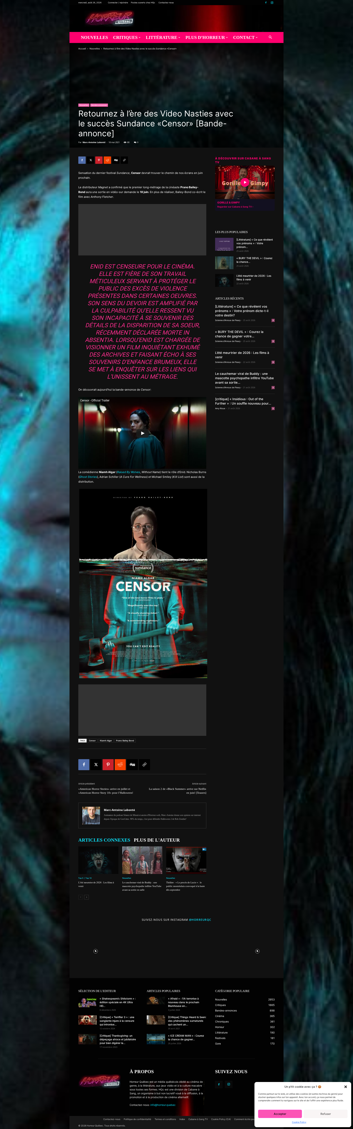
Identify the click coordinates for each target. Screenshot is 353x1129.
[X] (90, 160)
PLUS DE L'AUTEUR (157, 840)
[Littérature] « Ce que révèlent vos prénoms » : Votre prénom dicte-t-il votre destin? (241, 311)
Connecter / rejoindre (118, 2)
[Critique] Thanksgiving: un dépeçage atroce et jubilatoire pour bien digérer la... (118, 1039)
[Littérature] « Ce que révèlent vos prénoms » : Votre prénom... (254, 243)
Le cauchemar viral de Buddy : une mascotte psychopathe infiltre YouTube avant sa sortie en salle (141, 886)
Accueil (82, 48)
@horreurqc (200, 919)
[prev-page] (80, 897)
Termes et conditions (165, 1119)
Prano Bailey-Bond (125, 740)
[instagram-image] (95, 950)
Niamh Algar (106, 740)
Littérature (161, 37)
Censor (92, 740)
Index (182, 1119)
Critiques (125, 37)
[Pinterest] (99, 160)
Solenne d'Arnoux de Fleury (227, 320)
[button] (345, 1087)
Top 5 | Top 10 (85, 878)
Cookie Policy (299, 1122)
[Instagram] (272, 2)
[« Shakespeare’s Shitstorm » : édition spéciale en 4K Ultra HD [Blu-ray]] (87, 1002)
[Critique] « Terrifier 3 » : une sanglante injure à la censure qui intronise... (117, 1021)
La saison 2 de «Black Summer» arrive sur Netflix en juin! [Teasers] (177, 790)
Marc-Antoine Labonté (94, 142)
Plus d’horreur (205, 37)
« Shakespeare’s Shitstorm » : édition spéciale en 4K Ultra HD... (118, 1002)
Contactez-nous (166, 2)
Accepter (280, 1114)
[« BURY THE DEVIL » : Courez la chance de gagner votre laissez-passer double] (224, 262)
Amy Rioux (220, 408)
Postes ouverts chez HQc (143, 2)
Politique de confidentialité (137, 1119)
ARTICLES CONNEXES (104, 840)
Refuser (325, 1114)
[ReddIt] (107, 160)
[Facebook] (266, 2)
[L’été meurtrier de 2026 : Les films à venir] (98, 860)
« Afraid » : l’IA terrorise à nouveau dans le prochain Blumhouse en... (183, 1002)
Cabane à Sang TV (198, 1119)
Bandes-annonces (99, 105)
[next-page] (86, 897)
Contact (244, 37)
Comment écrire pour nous (247, 1119)
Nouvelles (94, 37)
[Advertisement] (142, 229)
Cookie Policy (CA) (221, 1119)
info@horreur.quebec (163, 1104)
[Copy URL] (124, 160)
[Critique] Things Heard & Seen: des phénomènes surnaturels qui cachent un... (187, 1021)
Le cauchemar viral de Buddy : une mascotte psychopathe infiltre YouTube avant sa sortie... (244, 378)
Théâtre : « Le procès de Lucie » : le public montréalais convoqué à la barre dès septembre (185, 886)
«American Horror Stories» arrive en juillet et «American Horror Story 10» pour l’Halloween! (105, 790)
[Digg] (116, 160)
